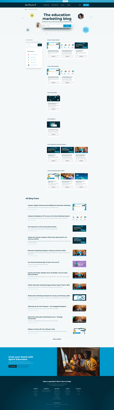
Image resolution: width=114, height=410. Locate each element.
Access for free (65, 1)
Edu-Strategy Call (34, 65)
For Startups (57, 396)
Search (67, 25)
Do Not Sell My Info (57, 406)
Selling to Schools (57, 393)
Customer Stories (35, 391)
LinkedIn (78, 391)
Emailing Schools (57, 391)
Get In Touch (68, 390)
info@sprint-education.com (58, 385)
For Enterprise (57, 394)
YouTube (78, 394)
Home (26, 9)
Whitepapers (33, 57)
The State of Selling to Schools (53, 129)
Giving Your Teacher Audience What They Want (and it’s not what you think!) (67, 155)
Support (67, 394)
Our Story (35, 390)
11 (62, 341)
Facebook (78, 390)
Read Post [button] (53, 56)
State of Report (33, 59)
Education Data (57, 390)
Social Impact (35, 394)
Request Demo (67, 393)
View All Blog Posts (34, 54)
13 (65, 341)
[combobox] (31, 45)
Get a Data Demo (13, 366)
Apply (40, 44)
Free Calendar (33, 62)
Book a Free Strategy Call (22, 366)
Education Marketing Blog (46, 390)
